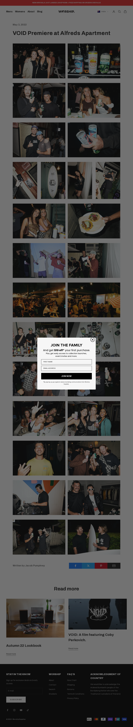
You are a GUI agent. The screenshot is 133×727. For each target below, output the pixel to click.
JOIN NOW (66, 376)
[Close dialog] (93, 340)
